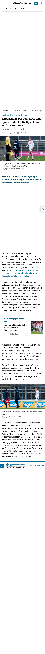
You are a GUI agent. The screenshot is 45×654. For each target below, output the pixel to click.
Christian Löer (13, 334)
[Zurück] (3, 9)
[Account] (41, 3)
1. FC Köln (22, 110)
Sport (14, 110)
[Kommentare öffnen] (43, 209)
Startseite (5, 110)
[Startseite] (22, 3)
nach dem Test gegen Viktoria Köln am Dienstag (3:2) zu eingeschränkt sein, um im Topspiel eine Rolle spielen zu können (20, 273)
